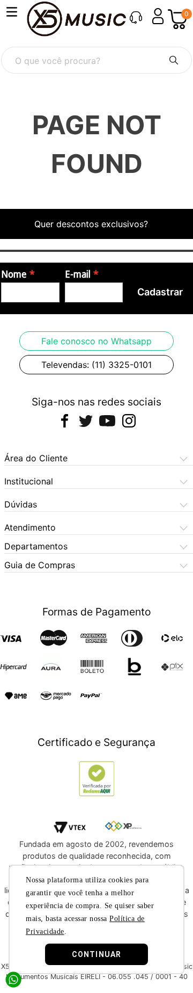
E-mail (78, 274)
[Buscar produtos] (173, 60)
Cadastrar (160, 292)
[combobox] (96, 60)
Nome (14, 274)
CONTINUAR (96, 954)
